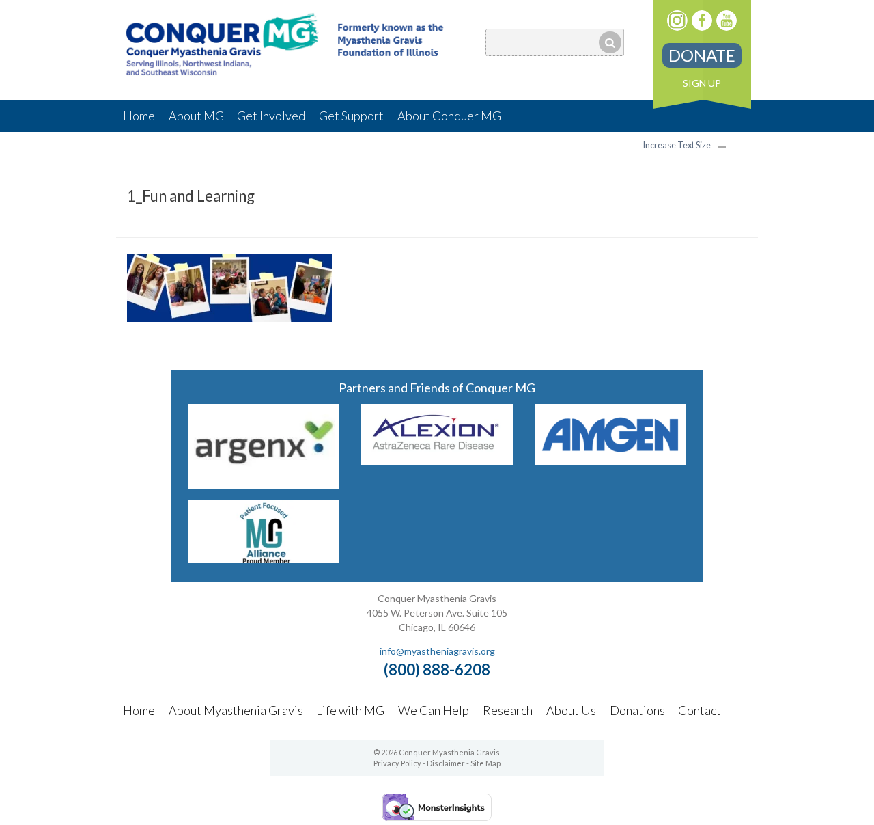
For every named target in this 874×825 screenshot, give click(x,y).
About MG (196, 115)
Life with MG (350, 710)
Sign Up (702, 83)
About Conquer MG (449, 115)
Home (139, 115)
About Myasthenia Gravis (236, 710)
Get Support (351, 115)
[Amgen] (610, 461)
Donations (637, 710)
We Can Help (433, 710)
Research (508, 710)
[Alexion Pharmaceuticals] (437, 461)
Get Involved (271, 115)
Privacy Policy (397, 763)
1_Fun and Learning (191, 196)
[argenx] (264, 484)
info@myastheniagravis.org (437, 651)
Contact (699, 710)
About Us (571, 710)
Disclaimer (446, 763)
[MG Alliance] (264, 558)
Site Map (485, 763)
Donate (701, 55)
